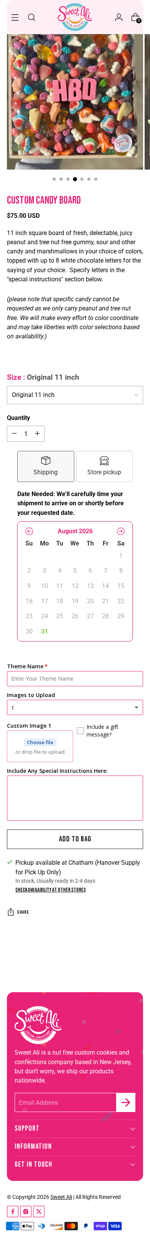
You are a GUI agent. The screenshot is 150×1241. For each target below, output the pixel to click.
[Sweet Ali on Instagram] (26, 1213)
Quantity (18, 417)
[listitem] (45, 466)
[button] (29, 531)
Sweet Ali (61, 1197)
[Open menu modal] (15, 17)
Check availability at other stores (50, 890)
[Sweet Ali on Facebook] (12, 1213)
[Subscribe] (125, 1102)
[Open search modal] (31, 17)
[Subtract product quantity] (14, 433)
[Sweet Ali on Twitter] (39, 1213)
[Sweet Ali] (75, 17)
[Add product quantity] (37, 433)
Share (23, 912)
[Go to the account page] (119, 17)
